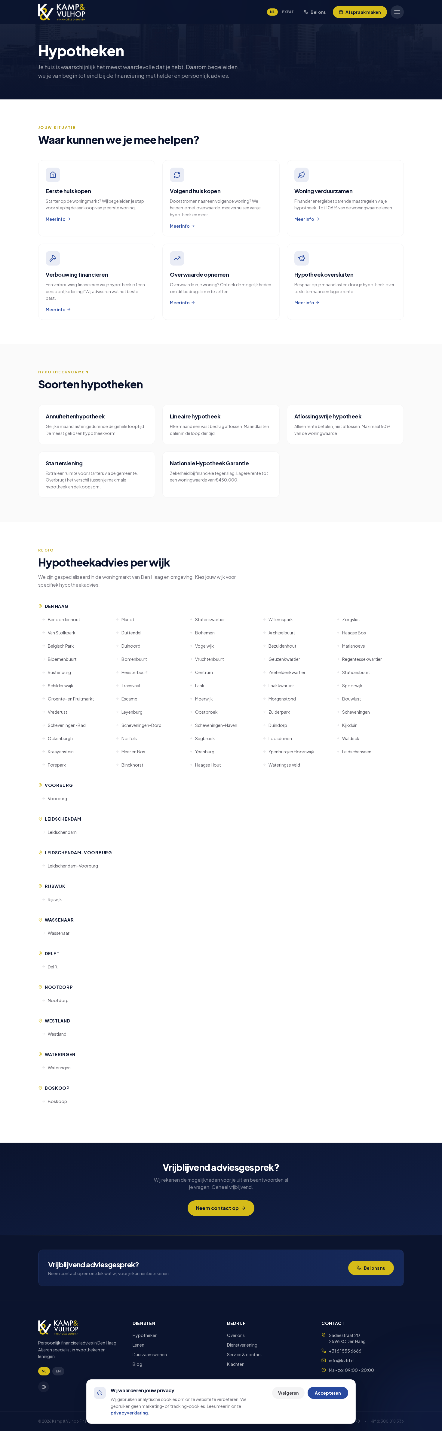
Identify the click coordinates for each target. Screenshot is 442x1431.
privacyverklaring (129, 1412)
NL (272, 12)
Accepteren (328, 1393)
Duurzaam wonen (150, 1354)
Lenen (138, 1344)
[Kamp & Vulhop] (61, 12)
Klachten (235, 1364)
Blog (137, 1364)
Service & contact (244, 1354)
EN (58, 1371)
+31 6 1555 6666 (345, 1351)
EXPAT (288, 12)
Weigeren (288, 1393)
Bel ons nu (374, 1268)
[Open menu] (397, 12)
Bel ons (318, 12)
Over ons (236, 1335)
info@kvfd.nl (342, 1360)
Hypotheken (145, 1335)
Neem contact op (217, 1208)
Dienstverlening (242, 1344)
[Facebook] (43, 1386)
